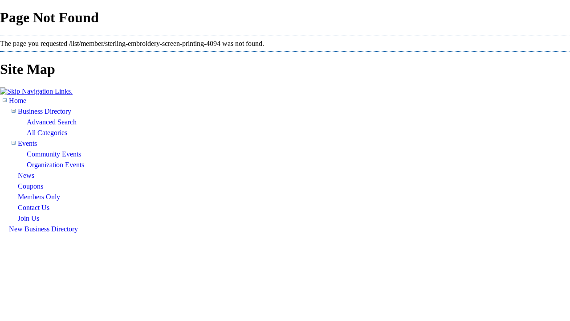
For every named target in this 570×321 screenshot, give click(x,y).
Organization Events (55, 165)
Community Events (54, 154)
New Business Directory (43, 229)
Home (17, 100)
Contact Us (33, 207)
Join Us (28, 218)
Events (27, 143)
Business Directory (44, 111)
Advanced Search (52, 122)
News (26, 175)
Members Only (39, 197)
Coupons (30, 186)
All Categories (47, 132)
